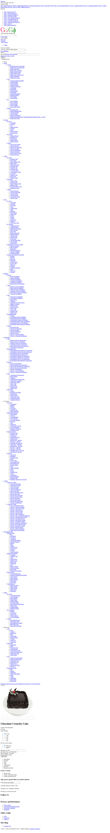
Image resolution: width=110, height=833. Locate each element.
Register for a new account (7, 56)
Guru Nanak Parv (14, 462)
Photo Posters (13, 587)
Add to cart (3, 756)
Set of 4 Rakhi (14, 104)
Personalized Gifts (11, 668)
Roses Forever (14, 133)
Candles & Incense (15, 399)
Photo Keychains (14, 568)
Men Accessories (14, 246)
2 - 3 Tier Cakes (14, 170)
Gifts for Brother (14, 112)
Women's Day (13, 439)
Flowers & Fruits (14, 154)
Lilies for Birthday (15, 278)
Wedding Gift (13, 410)
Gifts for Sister (14, 114)
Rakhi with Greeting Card (17, 75)
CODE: (3, 727)
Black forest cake (14, 165)
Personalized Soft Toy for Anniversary (20, 359)
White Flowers (14, 140)
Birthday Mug (13, 305)
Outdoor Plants (14, 601)
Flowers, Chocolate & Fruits (17, 518)
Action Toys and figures (16, 658)
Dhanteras (12, 456)
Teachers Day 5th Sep (16, 452)
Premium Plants (14, 607)
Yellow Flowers (14, 141)
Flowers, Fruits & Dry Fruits (17, 526)
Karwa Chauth (14, 465)
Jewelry (12, 391)
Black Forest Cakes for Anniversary (19, 346)
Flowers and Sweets (15, 500)
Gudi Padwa (13, 475)
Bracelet (12, 256)
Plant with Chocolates (15, 626)
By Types (9, 594)
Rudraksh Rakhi (14, 95)
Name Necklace (14, 552)
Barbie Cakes (13, 181)
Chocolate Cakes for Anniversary (18, 344)
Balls (11, 646)
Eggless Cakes (14, 178)
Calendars (12, 555)
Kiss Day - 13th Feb (15, 449)
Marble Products (14, 234)
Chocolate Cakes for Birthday (17, 291)
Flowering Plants (14, 602)
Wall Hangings (11, 584)
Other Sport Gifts (14, 653)
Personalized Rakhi (15, 93)
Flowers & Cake (14, 146)
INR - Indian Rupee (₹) (7, 5)
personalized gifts (8, 531)
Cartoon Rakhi (14, 83)
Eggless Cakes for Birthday (17, 286)
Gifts (5, 199)
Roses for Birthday (15, 276)
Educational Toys (14, 660)
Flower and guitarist (15, 144)
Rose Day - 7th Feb (15, 442)
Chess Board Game (15, 650)
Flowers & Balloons (15, 150)
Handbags (12, 260)
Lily (11, 125)
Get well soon (13, 418)
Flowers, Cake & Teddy (16, 513)
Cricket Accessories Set (16, 652)
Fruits (11, 207)
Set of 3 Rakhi (14, 102)
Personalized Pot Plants (16, 623)
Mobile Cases (13, 560)
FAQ (5, 816)
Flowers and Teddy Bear (16, 501)
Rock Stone (13, 582)
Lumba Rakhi (13, 98)
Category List (7, 826)
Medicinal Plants (14, 608)
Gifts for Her (13, 243)
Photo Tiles (13, 581)
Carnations (13, 122)
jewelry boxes (13, 262)
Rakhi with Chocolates (16, 70)
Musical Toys (13, 663)
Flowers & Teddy (14, 149)
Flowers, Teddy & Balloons (17, 529)
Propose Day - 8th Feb (16, 440)
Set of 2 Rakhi (14, 101)
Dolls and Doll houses (16, 659)
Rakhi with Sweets (15, 78)
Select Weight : (4, 731)
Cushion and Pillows (15, 540)
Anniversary (7, 337)
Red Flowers (13, 138)
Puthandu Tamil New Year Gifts (18, 479)
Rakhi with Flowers (15, 73)
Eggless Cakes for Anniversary (18, 340)
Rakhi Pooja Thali (15, 118)
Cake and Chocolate (15, 484)
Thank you (13, 424)
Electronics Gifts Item (15, 571)
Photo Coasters (14, 566)
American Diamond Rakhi (17, 80)
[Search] (16, 35)
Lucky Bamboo (14, 597)
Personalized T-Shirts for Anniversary (19, 357)
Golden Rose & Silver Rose (17, 302)
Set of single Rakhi (15, 107)
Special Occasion (11, 431)
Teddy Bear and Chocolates (17, 530)
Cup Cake (12, 173)
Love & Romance (14, 617)
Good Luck (13, 614)
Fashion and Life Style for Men (15, 244)
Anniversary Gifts (14, 397)
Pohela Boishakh (14, 476)
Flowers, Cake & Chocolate (17, 507)
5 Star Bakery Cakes (15, 172)
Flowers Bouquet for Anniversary (18, 365)
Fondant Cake (13, 167)
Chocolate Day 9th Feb (16, 443)
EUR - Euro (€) (13, 7)
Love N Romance (14, 427)
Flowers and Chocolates (16, 495)
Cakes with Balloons (15, 489)
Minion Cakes (13, 185)
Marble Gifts (13, 312)
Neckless (12, 266)
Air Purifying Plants (15, 240)
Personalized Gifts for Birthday (18, 317)
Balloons (12, 221)
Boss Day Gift (14, 433)
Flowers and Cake (15, 494)
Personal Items (10, 533)
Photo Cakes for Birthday (16, 288)
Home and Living (14, 233)
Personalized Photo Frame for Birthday (20, 321)
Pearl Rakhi (13, 92)
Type (8, 79)
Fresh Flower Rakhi (15, 86)
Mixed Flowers (14, 127)
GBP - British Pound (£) (24, 7)
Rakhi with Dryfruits (15, 72)
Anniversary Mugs (15, 382)
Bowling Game (14, 647)
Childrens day (13, 434)
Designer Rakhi (14, 85)
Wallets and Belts (14, 253)
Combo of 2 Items (11, 482)
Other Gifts (10, 389)
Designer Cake (14, 169)
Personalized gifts (11, 314)
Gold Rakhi (13, 88)
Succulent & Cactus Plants (17, 604)
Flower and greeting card (16, 492)
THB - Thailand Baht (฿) (19, 5)
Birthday (6, 273)
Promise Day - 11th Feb (16, 446)
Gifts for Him (13, 241)
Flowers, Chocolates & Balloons (18, 336)
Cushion (12, 631)
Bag (11, 534)
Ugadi (11, 473)
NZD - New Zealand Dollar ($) (62, 5)
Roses (11, 130)
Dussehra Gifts (14, 457)
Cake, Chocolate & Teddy (17, 505)
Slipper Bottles (14, 637)
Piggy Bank (13, 569)
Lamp (11, 558)
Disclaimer (6, 809)
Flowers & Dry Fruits (15, 153)
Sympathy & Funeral (15, 428)
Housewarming (14, 616)
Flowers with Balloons (16, 369)
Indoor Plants (13, 600)
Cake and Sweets (14, 486)
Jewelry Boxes (14, 395)
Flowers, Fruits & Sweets (16, 527)
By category (10, 224)
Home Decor (13, 394)
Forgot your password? (11, 54)
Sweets (12, 217)
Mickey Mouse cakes (15, 183)
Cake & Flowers (14, 191)
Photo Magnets (14, 579)
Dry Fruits (13, 205)
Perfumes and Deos (15, 250)
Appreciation (13, 414)
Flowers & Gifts (14, 333)
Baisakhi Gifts (14, 478)
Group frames (13, 576)
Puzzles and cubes (15, 665)
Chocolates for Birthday (16, 298)
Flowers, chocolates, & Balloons (18, 523)
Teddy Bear (13, 220)
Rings (11, 269)
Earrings (12, 257)
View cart (3, 39)
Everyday (9, 402)
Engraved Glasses (14, 542)
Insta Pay (3, 1)
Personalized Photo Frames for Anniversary (21, 350)
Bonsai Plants (13, 598)
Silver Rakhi (13, 96)
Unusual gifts (13, 236)
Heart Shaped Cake (15, 162)
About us (6, 819)
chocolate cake (14, 166)
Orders (5, 45)
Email (2, 52)
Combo (9, 64)
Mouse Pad (13, 562)
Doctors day (13, 436)
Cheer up (12, 415)
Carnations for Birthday (16, 281)
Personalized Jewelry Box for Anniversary (21, 352)
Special (9, 108)
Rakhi (5, 63)
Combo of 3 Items (11, 504)
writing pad (13, 642)
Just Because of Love (15, 426)
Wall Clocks (13, 589)
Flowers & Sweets (15, 152)
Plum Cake (13, 176)
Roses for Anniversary (16, 363)
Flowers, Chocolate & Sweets (17, 520)
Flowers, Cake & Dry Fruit (17, 508)
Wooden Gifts (13, 237)
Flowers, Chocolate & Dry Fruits (18, 517)
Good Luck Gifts (14, 223)
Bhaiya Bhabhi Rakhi (15, 111)
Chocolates (13, 202)
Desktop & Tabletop (12, 553)
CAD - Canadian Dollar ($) (77, 5)
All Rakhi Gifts (14, 109)
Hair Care (12, 259)
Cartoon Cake (13, 182)
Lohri (11, 466)
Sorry (11, 423)
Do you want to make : (6, 743)
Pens (11, 565)
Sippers (12, 215)
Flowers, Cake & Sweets (16, 511)
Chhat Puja (13, 455)
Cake (8, 339)
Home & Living (14, 307)
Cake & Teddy (14, 194)
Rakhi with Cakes (14, 69)
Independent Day (14, 463)
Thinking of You (14, 430)
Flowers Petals (14, 131)
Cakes (5, 156)
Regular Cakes (14, 159)
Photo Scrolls (13, 588)
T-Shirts (12, 218)
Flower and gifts (14, 491)
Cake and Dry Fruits (15, 485)
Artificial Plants (14, 227)
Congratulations (14, 417)
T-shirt (12, 676)
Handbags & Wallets (15, 392)
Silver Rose (13, 214)
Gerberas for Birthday (15, 282)
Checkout (3, 41)
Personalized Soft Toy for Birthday (19, 323)
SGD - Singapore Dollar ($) (33, 5)
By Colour (9, 134)
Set (8, 99)
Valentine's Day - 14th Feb (17, 450)
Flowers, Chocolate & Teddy (17, 521)
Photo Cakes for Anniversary (17, 341)
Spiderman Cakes (14, 188)
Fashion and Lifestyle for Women (15, 254)
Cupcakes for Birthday (16, 294)
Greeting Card (14, 556)
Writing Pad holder (15, 674)
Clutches (12, 272)
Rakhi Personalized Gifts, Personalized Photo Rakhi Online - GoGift (27, 117)
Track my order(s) (5, 49)
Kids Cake (9, 179)
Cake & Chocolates (15, 192)
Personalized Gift (11, 349)
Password (3, 54)
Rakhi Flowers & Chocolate (17, 66)
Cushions (12, 204)
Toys (8, 656)
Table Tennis (13, 655)
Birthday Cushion (14, 304)
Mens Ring (13, 249)
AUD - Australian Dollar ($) (91, 5)
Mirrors (12, 543)
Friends (12, 407)
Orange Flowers (14, 136)
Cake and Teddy (14, 488)
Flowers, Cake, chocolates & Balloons (20, 515)
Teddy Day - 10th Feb (16, 444)
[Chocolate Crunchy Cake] (18, 719)
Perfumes (12, 211)
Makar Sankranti (14, 468)
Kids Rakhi (13, 89)
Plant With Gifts (14, 624)
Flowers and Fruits (15, 498)
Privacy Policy (7, 805)
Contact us (6, 817)
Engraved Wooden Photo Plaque (18, 575)
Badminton (13, 645)
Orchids (12, 128)
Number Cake (13, 175)
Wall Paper (13, 591)
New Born (13, 408)
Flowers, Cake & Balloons (17, 334)
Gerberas (12, 124)
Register (6, 51)
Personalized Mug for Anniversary (19, 355)
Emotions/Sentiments (12, 413)
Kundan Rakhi (14, 91)
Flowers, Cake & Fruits (16, 510)
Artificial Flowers (14, 225)
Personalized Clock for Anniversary (19, 353)
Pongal (12, 471)
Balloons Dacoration (15, 228)
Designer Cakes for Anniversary (18, 343)
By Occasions (10, 610)
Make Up (12, 265)
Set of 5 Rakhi (14, 105)
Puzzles (12, 546)
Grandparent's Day (15, 437)
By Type (9, 121)
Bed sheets (13, 536)
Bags (11, 630)
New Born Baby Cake (16, 186)
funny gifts (13, 231)
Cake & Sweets (14, 195)
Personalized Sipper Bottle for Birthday (20, 324)
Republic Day (13, 472)
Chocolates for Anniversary (17, 375)
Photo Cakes (13, 163)
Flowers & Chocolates (16, 147)
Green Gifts (13, 239)
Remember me (6, 59)
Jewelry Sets (13, 263)
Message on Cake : (6, 750)
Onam (11, 469)
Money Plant (13, 605)
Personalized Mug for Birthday (18, 318)
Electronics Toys (14, 662)
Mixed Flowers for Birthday (17, 283)
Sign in (2, 51)
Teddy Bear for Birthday (16, 297)
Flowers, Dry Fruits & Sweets (18, 524)
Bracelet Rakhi (14, 82)
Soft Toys (12, 549)
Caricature (13, 537)
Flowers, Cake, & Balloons (17, 514)
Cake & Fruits (13, 198)
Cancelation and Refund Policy (12, 806)
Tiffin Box (13, 640)
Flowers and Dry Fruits (16, 497)
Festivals (9, 453)
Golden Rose (13, 208)
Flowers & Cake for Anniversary (18, 368)
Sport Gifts (10, 643)
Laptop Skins (13, 559)
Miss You (12, 421)
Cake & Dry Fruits (15, 196)
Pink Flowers (13, 137)
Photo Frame (13, 212)
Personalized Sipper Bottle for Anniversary (21, 360)
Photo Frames (13, 376)
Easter (11, 459)
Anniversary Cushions (16, 381)
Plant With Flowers (15, 620)
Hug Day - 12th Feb (15, 447)
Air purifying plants (15, 595)
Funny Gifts (13, 308)
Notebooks (13, 563)
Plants (5, 592)
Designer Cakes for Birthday (17, 289)
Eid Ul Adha (13, 460)
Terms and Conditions (9, 808)
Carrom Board (14, 649)
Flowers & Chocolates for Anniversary (20, 366)
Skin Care (12, 270)
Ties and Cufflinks (15, 252)
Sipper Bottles (13, 547)
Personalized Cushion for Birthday (19, 320)
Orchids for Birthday (15, 279)
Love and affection (15, 420)
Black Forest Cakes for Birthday (18, 292)
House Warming (14, 411)
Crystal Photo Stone (15, 573)
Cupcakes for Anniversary (17, 347)
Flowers (6, 120)
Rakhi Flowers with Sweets (17, 67)
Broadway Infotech (35, 829)
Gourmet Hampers (15, 398)
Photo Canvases (14, 585)
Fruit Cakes (13, 160)
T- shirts (12, 639)
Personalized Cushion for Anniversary (20, 356)
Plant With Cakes (14, 621)
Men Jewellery (14, 247)
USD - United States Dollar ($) (12, 22)
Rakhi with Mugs (14, 76)
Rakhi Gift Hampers (15, 115)
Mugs (11, 210)
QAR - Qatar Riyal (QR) (47, 5)
